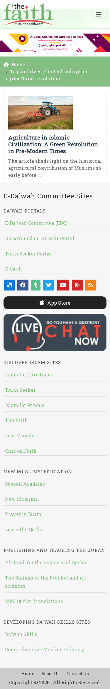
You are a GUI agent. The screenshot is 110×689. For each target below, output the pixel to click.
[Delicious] (9, 285)
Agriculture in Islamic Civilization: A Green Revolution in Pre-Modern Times (53, 144)
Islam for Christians (28, 374)
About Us (50, 673)
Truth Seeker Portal (28, 253)
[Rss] (90, 285)
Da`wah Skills (21, 634)
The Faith (16, 420)
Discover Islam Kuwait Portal (39, 238)
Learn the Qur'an (24, 529)
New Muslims (21, 499)
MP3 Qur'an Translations (34, 601)
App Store (58, 303)
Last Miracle (19, 435)
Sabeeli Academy (25, 484)
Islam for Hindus (24, 405)
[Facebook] (22, 285)
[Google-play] (77, 285)
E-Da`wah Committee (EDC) (36, 223)
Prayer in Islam (23, 514)
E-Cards (14, 268)
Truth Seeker (20, 390)
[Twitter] (48, 285)
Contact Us (78, 673)
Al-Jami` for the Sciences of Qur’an (46, 562)
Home (27, 673)
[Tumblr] (35, 285)
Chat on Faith (21, 451)
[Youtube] (63, 285)
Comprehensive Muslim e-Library (44, 649)
